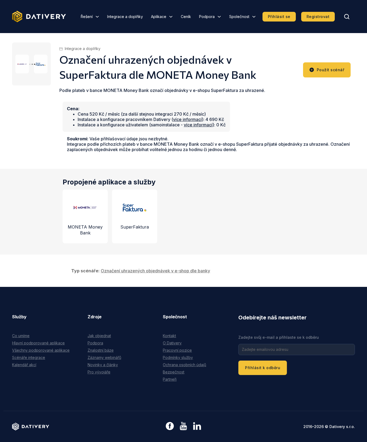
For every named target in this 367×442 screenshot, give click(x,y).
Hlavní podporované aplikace (38, 343)
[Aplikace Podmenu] (171, 17)
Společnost (239, 16)
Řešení (87, 16)
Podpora (207, 16)
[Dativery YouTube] (183, 426)
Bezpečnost (173, 372)
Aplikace (158, 16)
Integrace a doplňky (125, 16)
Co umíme (21, 335)
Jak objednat (99, 335)
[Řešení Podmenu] (97, 17)
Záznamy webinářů (104, 357)
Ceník (186, 16)
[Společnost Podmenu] (254, 17)
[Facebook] (170, 426)
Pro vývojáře (99, 372)
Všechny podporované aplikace (41, 350)
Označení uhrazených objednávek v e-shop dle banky (155, 270)
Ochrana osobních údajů (184, 364)
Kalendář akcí (24, 364)
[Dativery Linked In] (197, 426)
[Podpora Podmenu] (219, 17)
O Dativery (172, 343)
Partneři (170, 379)
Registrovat (318, 16)
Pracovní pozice (177, 350)
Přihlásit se (279, 16)
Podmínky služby (178, 357)
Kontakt (169, 335)
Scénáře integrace (28, 357)
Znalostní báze (101, 350)
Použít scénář (330, 69)
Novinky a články (103, 364)
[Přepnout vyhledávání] (347, 16)
